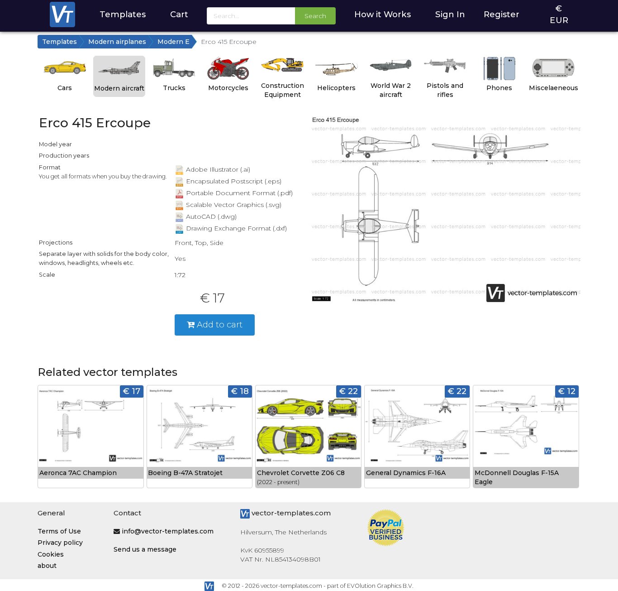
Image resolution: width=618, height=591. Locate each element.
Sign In (450, 14)
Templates (123, 14)
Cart (179, 14)
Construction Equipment (282, 90)
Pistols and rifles (445, 90)
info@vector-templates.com (168, 531)
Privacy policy (60, 542)
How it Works (382, 14)
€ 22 (348, 391)
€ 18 (240, 391)
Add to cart (218, 324)
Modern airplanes (117, 42)
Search (315, 16)
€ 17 (131, 391)
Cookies (51, 554)
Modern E (173, 42)
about (47, 566)
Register (501, 14)
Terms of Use (59, 531)
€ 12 (566, 391)
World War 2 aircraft (391, 90)
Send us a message (145, 549)
